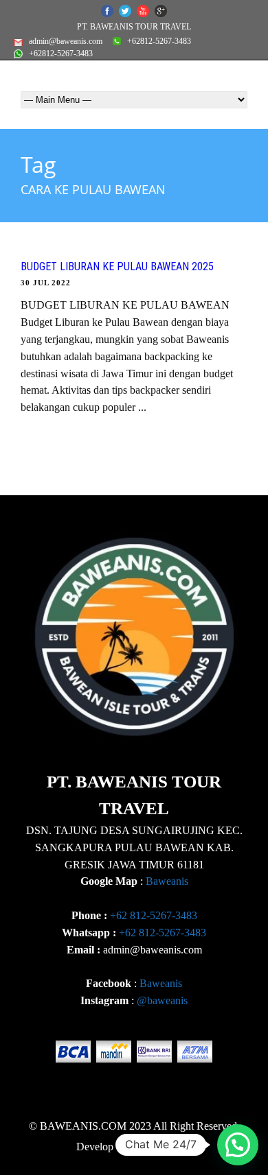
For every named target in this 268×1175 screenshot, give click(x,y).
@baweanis (162, 1000)
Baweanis (167, 881)
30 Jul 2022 (46, 282)
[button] (237, 1144)
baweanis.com (161, 1146)
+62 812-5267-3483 (153, 915)
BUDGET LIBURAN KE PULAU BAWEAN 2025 (117, 266)
